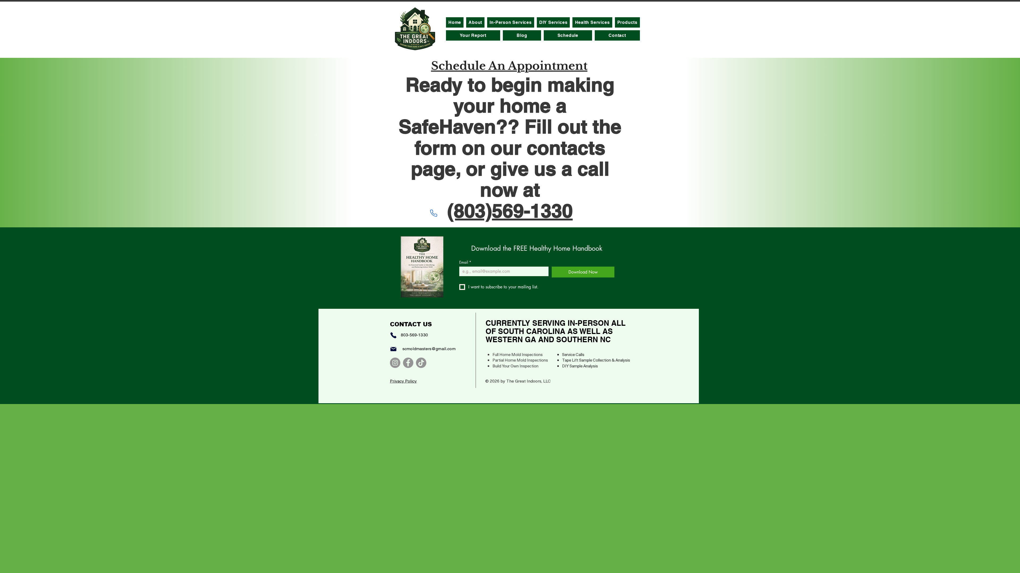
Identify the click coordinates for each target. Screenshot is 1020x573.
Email (465, 262)
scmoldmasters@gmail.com (429, 348)
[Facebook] (408, 363)
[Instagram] (395, 363)
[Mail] (393, 349)
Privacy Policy (403, 380)
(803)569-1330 (510, 210)
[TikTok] (421, 363)
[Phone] (433, 213)
